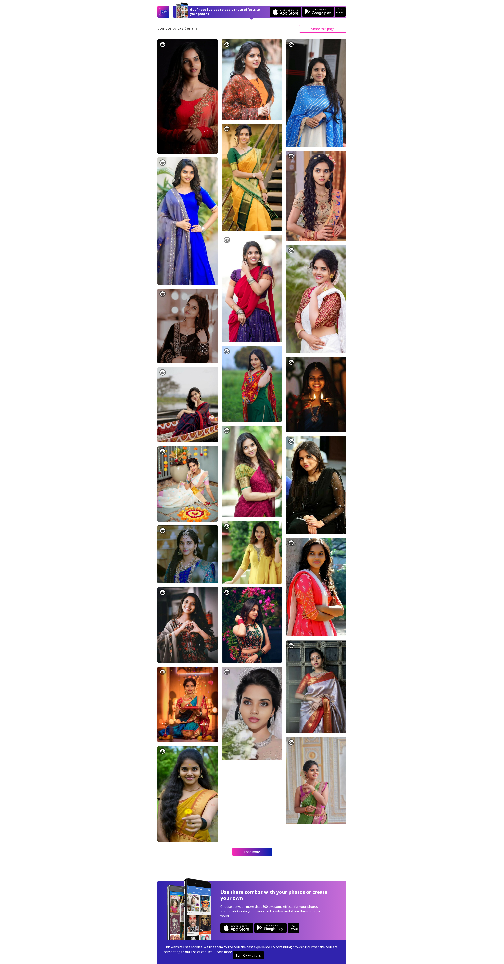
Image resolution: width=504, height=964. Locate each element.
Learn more (223, 952)
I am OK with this (248, 955)
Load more (252, 852)
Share (322, 29)
